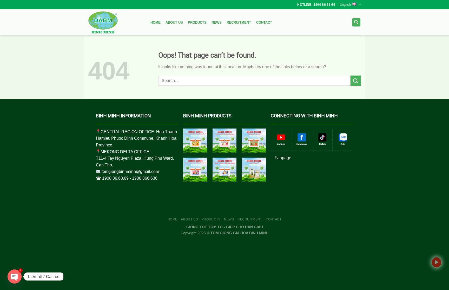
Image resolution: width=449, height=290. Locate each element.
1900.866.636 (144, 178)
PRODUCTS (197, 22)
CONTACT (264, 22)
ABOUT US (174, 22)
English (345, 4)
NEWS (217, 22)
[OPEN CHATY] (15, 276)
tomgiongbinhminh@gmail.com (130, 171)
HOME (155, 22)
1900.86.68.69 (115, 178)
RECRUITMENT (239, 22)
